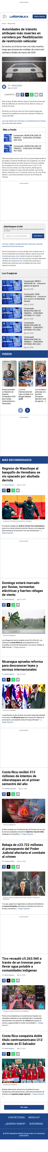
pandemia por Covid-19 (30, 165)
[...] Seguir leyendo (19, 647)
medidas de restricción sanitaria (13, 258)
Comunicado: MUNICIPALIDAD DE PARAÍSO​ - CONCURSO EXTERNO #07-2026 (27, 148)
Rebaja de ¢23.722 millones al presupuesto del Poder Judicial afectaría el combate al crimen (23, 851)
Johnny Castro (16, 85)
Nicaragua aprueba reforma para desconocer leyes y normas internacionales (22, 665)
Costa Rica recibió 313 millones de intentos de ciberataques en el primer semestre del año (21, 778)
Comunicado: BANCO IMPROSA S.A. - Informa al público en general (34, 283)
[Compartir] (41, 95)
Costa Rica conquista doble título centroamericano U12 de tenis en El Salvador (22, 1040)
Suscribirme (38, 236)
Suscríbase (36, 1123)
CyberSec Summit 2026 (35, 832)
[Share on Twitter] (27, 95)
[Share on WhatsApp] (32, 95)
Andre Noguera (9, 485)
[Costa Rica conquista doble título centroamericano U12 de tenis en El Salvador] (23, 1071)
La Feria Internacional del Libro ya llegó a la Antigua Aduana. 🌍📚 (26, 394)
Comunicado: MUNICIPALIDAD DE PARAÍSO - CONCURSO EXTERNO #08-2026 (27, 137)
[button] (39, 16)
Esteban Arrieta (9, 861)
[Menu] (5, 16)
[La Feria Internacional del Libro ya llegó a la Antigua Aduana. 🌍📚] (26, 374)
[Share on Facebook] (22, 95)
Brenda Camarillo (10, 788)
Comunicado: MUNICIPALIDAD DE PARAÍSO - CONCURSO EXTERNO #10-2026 (33, 326)
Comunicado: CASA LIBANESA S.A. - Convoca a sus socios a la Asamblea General (35, 297)
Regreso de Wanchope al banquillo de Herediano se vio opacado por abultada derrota (21, 474)
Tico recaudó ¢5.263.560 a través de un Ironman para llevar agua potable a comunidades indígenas (21, 964)
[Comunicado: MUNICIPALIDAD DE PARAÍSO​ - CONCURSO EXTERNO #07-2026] (8, 148)
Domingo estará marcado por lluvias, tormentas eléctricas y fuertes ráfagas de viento (22, 589)
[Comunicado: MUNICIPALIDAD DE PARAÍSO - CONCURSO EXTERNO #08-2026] (8, 138)
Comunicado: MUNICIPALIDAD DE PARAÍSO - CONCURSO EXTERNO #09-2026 (33, 340)
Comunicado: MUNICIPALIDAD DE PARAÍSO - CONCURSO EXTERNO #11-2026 (33, 312)
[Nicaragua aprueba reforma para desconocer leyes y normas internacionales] (23, 696)
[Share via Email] (36, 95)
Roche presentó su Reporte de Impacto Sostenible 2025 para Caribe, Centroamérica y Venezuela (8, 396)
